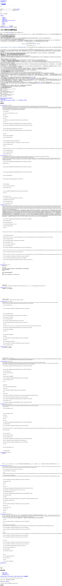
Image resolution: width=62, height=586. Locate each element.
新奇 (6, 98)
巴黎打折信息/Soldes (5, 574)
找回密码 (18, 9)
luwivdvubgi (4, 346)
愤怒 (9, 98)
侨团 (8, 20)
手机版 (18, 576)
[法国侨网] (3, 4)
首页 (4, 17)
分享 (3, 99)
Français (3, 24)
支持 (4, 98)
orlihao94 (3, 264)
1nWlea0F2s (4, 403)
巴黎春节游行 (4, 19)
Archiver (23, 576)
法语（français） (5, 573)
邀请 (4, 99)
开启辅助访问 (2, 1)
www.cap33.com (32, 78)
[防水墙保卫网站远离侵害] (28, 576)
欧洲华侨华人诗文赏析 (23, 100)
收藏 (1, 99)
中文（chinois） (10, 27)
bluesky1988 (4, 287)
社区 (3, 23)
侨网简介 (5, 576)
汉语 (3, 22)
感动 (7, 98)
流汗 (12, 98)
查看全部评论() (3, 562)
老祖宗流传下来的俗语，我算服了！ (9, 100)
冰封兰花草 (4, 452)
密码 (1, 10)
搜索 (10, 26)
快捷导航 (1, 15)
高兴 (2, 98)
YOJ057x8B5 (4, 155)
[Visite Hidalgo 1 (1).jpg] (31, 45)
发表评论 (1, 101)
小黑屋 (20, 576)
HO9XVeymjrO (4, 301)
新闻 (4, 18)
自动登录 (14, 9)
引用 (1, 105)
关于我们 (8, 576)
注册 (17, 10)
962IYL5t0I (4, 204)
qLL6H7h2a (4, 105)
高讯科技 (7, 581)
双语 (7, 27)
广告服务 (14, 576)
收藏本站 (5, 0)
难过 (10, 98)
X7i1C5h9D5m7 (4, 361)
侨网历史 (11, 576)
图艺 (5, 21)
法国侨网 (1, 27)
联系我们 (1, 576)
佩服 (1, 98)
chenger (10, 32)
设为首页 (1, 0)
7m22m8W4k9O (4, 465)
